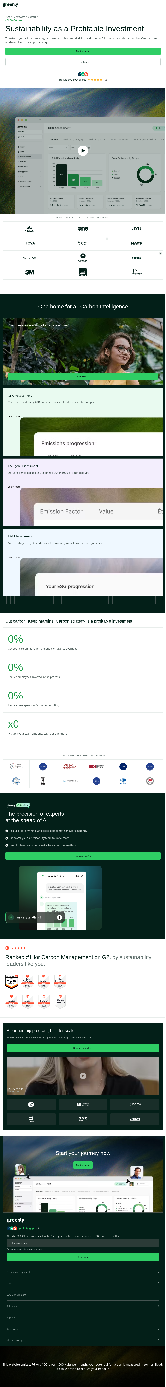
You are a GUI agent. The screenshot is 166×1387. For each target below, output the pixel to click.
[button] (83, 1272)
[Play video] (83, 150)
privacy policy (39, 1249)
